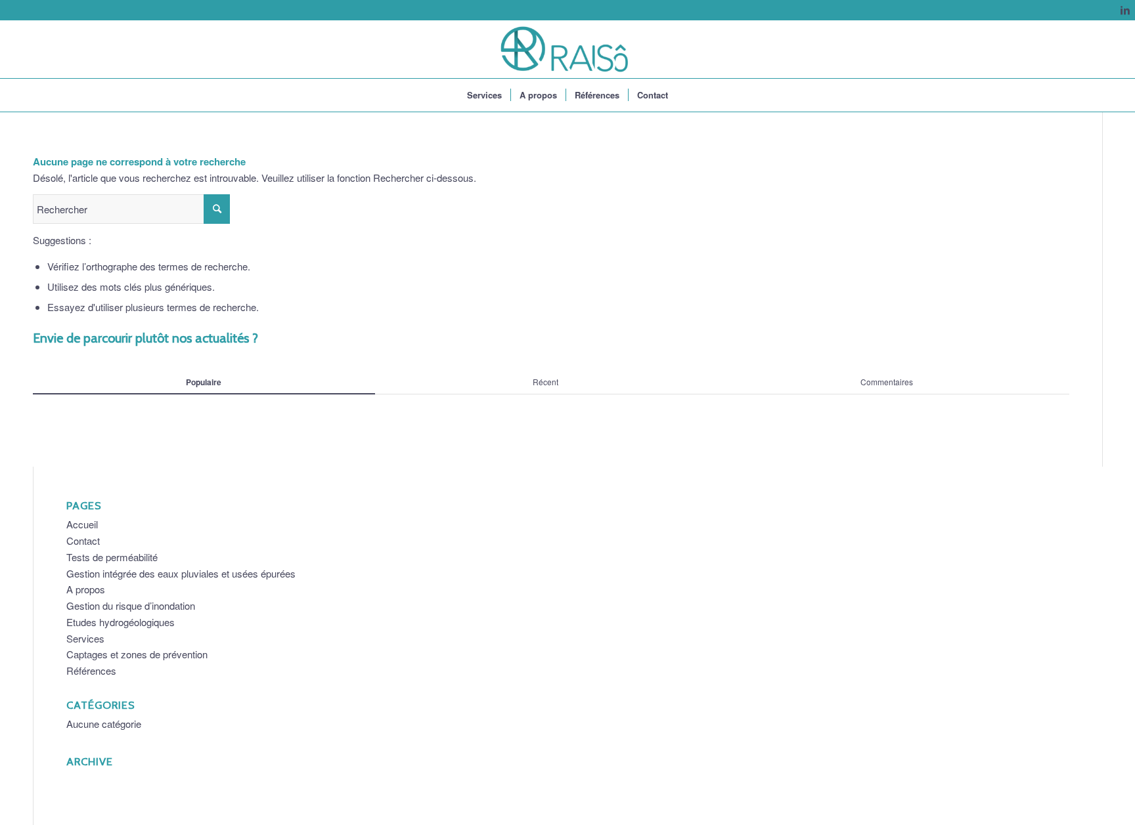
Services (85, 638)
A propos (85, 589)
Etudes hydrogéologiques (120, 622)
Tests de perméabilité (112, 557)
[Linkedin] (1125, 10)
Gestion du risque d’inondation (130, 605)
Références (91, 670)
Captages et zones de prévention (137, 654)
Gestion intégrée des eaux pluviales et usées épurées (181, 573)
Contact (83, 540)
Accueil (82, 524)
